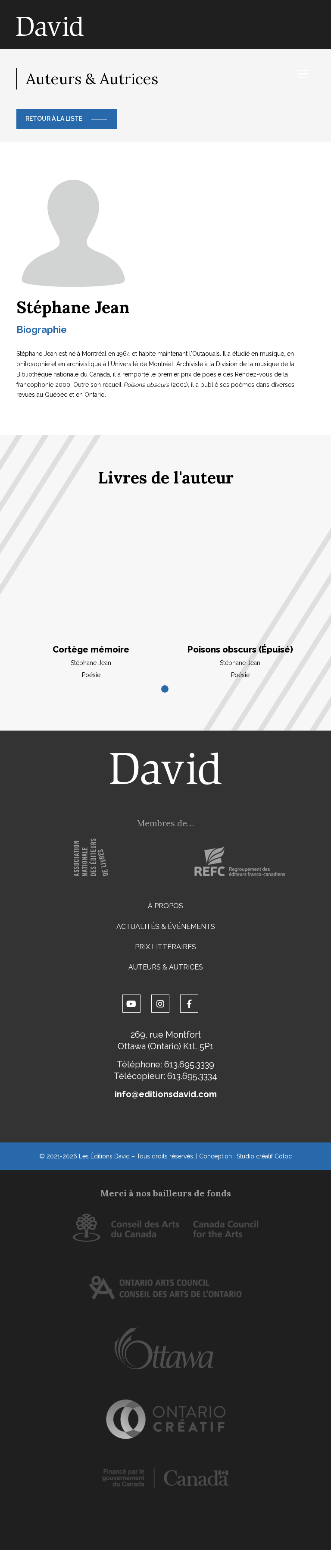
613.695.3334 (192, 1076)
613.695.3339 (189, 1064)
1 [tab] (165, 689)
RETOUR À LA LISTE (53, 118)
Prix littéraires (165, 947)
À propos (165, 906)
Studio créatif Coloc (264, 1156)
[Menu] (303, 74)
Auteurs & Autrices (165, 967)
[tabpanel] (91, 597)
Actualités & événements (165, 926)
